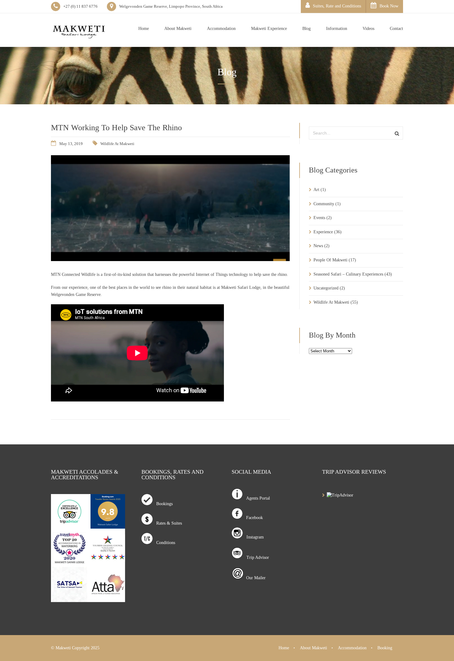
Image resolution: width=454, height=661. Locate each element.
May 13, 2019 (71, 143)
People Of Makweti (330, 260)
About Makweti (313, 648)
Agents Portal (256, 498)
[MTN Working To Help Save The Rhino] (170, 259)
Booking (384, 648)
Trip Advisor (256, 557)
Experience (323, 232)
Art (316, 189)
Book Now (389, 6)
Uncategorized (325, 288)
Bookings (163, 503)
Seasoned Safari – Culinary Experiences (348, 274)
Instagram (253, 537)
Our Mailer (255, 578)
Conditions (164, 542)
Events (319, 217)
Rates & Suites (167, 523)
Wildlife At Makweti (117, 143)
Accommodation (352, 648)
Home (284, 648)
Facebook (252, 517)
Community (323, 204)
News (318, 245)
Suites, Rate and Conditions (337, 6)
